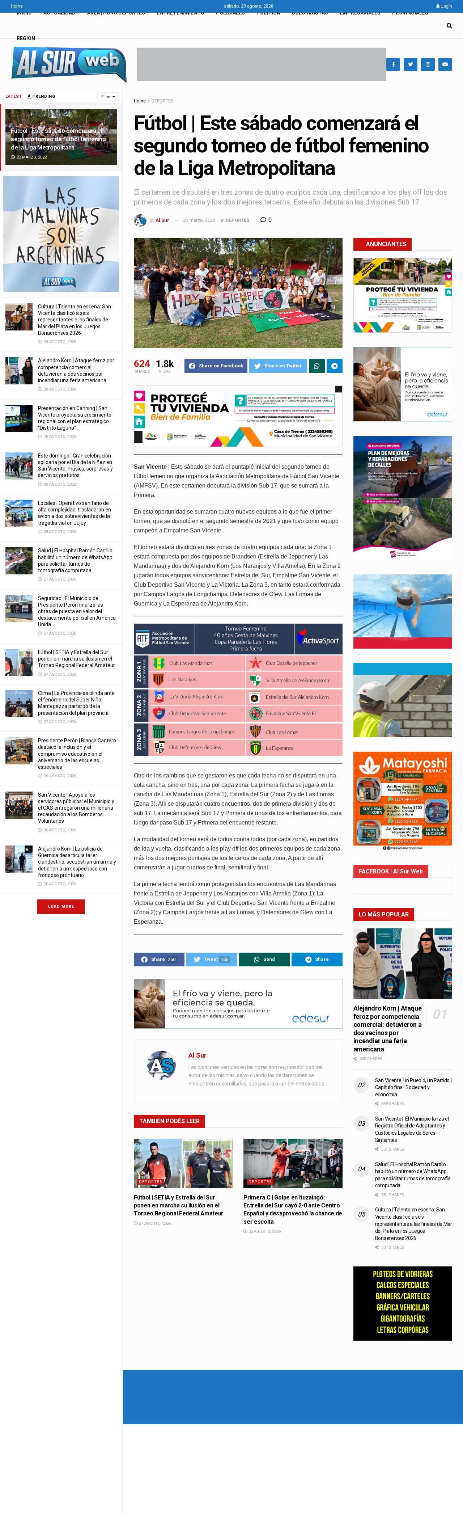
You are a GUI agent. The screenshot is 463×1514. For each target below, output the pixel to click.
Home (17, 6)
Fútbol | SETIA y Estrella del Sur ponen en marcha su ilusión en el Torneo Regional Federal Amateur (76, 658)
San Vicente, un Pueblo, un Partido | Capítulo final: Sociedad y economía (413, 1087)
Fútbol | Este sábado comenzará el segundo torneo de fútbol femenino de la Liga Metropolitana (58, 139)
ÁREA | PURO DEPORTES (116, 13)
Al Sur (162, 220)
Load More (61, 906)
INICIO (24, 13)
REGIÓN (26, 38)
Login (446, 6)
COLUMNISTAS (310, 13)
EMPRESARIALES (360, 13)
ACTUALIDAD (59, 13)
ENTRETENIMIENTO (180, 13)
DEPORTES (162, 101)
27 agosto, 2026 (154, 1223)
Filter (106, 96)
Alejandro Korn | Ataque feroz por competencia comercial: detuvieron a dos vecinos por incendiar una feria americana (387, 1028)
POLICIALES (230, 13)
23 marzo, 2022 (199, 220)
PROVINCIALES (410, 13)
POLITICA (268, 13)
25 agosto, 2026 (264, 1231)
